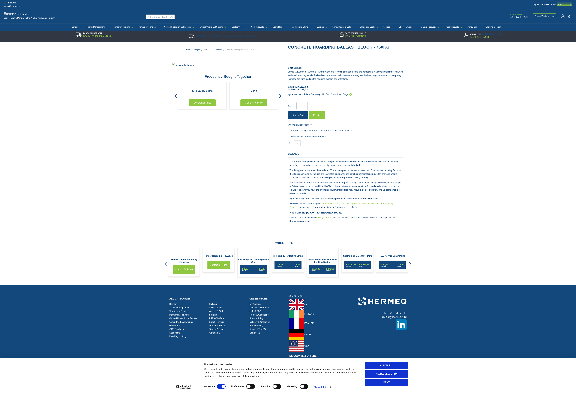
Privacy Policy (256, 318)
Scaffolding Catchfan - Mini (357, 256)
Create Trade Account (544, 16)
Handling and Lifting (299, 27)
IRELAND (309, 314)
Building (320, 27)
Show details (320, 387)
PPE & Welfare (216, 318)
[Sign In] (562, 16)
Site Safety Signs (202, 91)
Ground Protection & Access (183, 318)
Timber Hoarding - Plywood (218, 256)
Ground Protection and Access (177, 27)
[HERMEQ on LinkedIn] (377, 324)
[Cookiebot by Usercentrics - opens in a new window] (184, 387)
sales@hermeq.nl (12, 6)
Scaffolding (277, 27)
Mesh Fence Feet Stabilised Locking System (322, 260)
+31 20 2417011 (394, 313)
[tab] (346, 154)
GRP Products (257, 27)
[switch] (250, 386)
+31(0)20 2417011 (479, 37)
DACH (307, 334)
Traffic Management (96, 27)
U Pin (253, 91)
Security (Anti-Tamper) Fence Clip (253, 260)
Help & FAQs (255, 311)
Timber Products (451, 27)
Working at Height (493, 27)
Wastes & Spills (216, 311)
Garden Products (428, 27)
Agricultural (472, 27)
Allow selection (387, 374)
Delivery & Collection (259, 322)
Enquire (317, 115)
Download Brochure (259, 307)
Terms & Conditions (259, 314)
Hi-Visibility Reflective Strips (288, 256)
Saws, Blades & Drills (341, 27)
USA (306, 345)
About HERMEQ (257, 329)
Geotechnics (237, 27)
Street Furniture (405, 27)
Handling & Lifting (177, 336)
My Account (255, 304)
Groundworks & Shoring (181, 322)
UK (306, 304)
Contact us (254, 332)
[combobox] (160, 17)
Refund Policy (256, 325)
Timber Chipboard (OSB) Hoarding (184, 260)
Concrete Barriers (330, 203)
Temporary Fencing (121, 27)
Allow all (386, 365)
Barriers (75, 27)
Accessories (217, 50)
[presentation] (176, 95)
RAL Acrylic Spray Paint (392, 256)
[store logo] (16, 13)
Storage (386, 27)
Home (188, 50)
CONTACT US (491, 34)
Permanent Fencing (147, 27)
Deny (386, 382)
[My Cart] (570, 16)
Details (293, 153)
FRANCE (309, 323)
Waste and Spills (367, 27)
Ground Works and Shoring (211, 27)
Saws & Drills (215, 307)
